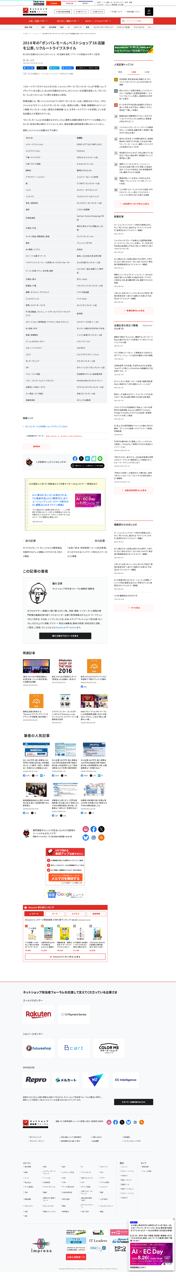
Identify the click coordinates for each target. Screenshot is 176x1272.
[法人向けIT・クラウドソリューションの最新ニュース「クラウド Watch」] (76, 1241)
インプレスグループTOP (132, 1141)
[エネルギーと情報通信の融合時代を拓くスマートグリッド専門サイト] (120, 1241)
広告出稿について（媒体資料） (71, 1137)
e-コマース (34, 913)
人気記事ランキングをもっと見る (135, 203)
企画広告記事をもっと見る (135, 490)
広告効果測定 (67, 1192)
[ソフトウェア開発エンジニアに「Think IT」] (98, 1233)
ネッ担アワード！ (81, 11)
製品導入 (85, 3)
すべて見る (135, 607)
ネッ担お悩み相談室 (63, 11)
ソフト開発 (105, 2)
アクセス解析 (104, 1182)
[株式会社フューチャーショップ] (38, 1048)
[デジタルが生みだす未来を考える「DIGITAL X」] (98, 1249)
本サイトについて (36, 1137)
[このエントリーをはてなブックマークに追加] (87, 458)
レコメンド (103, 1187)
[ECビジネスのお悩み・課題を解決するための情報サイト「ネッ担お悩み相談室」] (76, 1258)
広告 (64, 1178)
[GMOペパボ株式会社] (109, 1048)
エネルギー (100, 4)
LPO (82, 1182)
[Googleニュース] (93, 837)
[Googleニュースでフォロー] (135, 1122)
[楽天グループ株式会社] (38, 1014)
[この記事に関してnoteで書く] (93, 458)
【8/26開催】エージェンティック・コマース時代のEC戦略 (50, 73)
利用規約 (126, 1137)
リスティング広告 (123, 27)
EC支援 (120, 4)
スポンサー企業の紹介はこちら (133, 1102)
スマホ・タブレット (49, 1187)
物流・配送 (66, 1199)
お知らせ (124, 1175)
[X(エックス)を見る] (122, 1122)
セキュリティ (28, 1206)
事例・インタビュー (127, 1189)
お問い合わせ (97, 1137)
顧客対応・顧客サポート (49, 1199)
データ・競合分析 (68, 1187)
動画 (45, 1192)
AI (69, 27)
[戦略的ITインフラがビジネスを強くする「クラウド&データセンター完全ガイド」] (76, 1233)
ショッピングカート (106, 1206)
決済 (26, 1211)
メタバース (78, 27)
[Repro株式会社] (36, 1080)
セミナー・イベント (127, 1171)
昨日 (120, 72)
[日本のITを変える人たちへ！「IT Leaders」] (98, 1241)
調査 (101, 1211)
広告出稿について (133, 11)
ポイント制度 (85, 1187)
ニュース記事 (146, 1171)
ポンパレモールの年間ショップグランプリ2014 (46, 426)
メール (26, 1178)
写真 (26, 1192)
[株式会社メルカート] (66, 1080)
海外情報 (52, 27)
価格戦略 (27, 1199)
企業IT (99, 2)
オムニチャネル (48, 1206)
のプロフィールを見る (65, 635)
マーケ (54, 913)
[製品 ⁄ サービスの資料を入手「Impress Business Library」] (76, 1249)
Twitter (72, 627)
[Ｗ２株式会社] (96, 1080)
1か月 (146, 72)
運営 (101, 1192)
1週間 (133, 72)
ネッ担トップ (27, 33)
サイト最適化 (29, 1187)
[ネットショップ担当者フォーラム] (35, 1126)
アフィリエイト (139, 27)
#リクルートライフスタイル (71, 436)
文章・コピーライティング (87, 1192)
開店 (64, 1206)
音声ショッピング (87, 1178)
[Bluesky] (128, 1122)
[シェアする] (75, 458)
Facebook (61, 627)
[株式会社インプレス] (41, 1245)
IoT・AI (112, 2)
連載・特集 (28, 27)
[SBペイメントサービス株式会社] (73, 1014)
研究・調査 (128, 2)
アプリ (102, 1178)
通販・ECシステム (49, 1211)
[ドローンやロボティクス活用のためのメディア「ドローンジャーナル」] (120, 1249)
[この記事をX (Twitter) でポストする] (81, 458)
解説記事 (145, 1167)
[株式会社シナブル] (126, 1080)
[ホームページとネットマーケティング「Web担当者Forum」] (120, 1233)
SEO (101, 1172)
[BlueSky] (86, 837)
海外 (43, 27)
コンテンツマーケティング (103, 27)
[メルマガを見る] (109, 1122)
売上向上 (27, 1182)
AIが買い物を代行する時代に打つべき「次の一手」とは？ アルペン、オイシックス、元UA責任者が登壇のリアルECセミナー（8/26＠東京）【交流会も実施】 (151, 1228)
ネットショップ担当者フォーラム (35, 12)
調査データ (125, 1184)
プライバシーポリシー (37, 1141)
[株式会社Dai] (73, 1048)
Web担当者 (69, 3)
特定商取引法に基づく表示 (70, 1141)
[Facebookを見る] (115, 1122)
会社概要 (95, 1141)
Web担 (69, 836)
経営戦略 (96, 913)
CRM (64, 1182)
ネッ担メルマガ (97, 11)
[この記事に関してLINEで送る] (100, 458)
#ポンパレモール (52, 436)
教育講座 (114, 4)
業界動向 (65, 1211)
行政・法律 (85, 1211)
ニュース (36, 33)
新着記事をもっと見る (135, 310)
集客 (87, 27)
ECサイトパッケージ (87, 1206)
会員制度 (46, 1182)
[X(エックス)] (101, 829)
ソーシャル (47, 1178)
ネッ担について (116, 11)
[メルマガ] (86, 829)
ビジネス (75, 913)
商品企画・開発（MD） (86, 1199)
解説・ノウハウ (126, 1180)
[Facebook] (93, 829)
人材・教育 (103, 1199)
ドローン (108, 4)
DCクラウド (120, 2)
